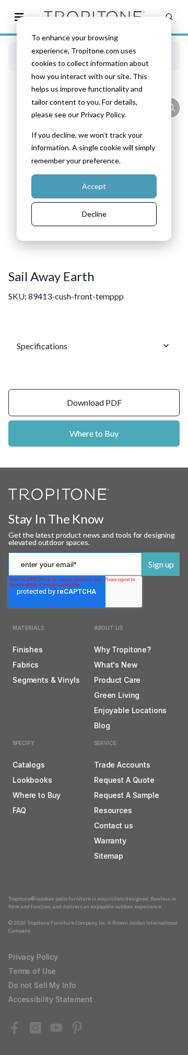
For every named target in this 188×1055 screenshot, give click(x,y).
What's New (116, 664)
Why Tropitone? (122, 649)
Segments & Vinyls (46, 679)
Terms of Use (32, 971)
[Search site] (169, 16)
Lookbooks (32, 779)
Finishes (28, 649)
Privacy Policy (33, 956)
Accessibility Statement (50, 999)
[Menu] (18, 16)
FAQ (19, 810)
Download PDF (94, 402)
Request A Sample (126, 795)
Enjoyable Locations (130, 710)
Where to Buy (94, 433)
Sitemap (108, 855)
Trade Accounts (122, 764)
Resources (113, 810)
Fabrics (26, 664)
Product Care (117, 679)
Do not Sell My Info (42, 985)
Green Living (116, 695)
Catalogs (29, 764)
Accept (94, 186)
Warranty (110, 840)
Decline (94, 213)
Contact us (113, 825)
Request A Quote (124, 779)
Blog (102, 725)
